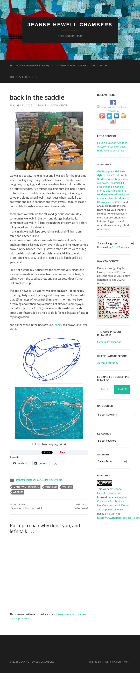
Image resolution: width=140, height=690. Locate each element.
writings (58, 480)
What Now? (81, 507)
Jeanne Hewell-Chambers (70, 24)
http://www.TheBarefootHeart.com (118, 517)
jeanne (41, 106)
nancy (58, 324)
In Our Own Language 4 (26, 487)
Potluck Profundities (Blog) (29, 66)
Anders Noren (111, 662)
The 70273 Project (22, 77)
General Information (109, 342)
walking (67, 487)
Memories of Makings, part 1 (26, 507)
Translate (123, 247)
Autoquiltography (107, 363)
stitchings (48, 480)
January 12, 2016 (21, 106)
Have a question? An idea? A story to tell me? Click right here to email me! (112, 147)
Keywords (104, 433)
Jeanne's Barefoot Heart (28, 480)
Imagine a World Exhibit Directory (80, 66)
